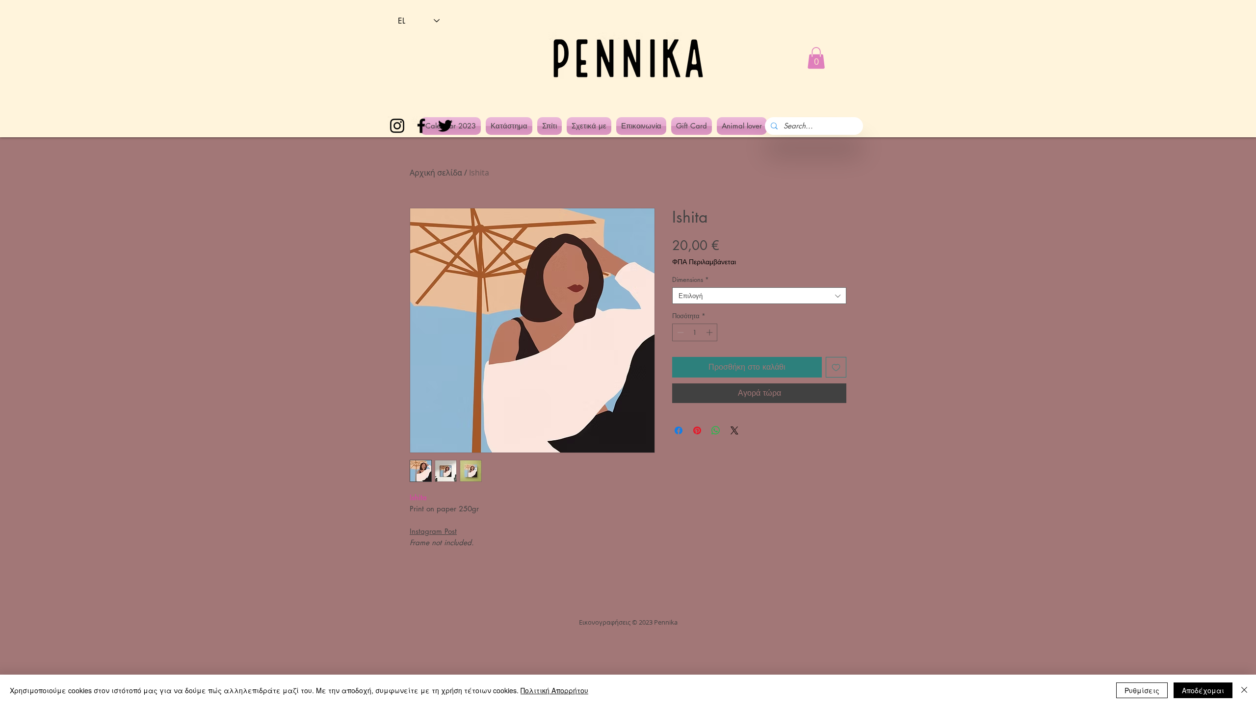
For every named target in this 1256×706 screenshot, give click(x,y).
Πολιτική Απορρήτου (554, 690)
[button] (816, 58)
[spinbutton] (695, 332)
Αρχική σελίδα (436, 172)
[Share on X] (734, 430)
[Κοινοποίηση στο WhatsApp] (716, 430)
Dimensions (690, 279)
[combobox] (759, 295)
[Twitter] (445, 125)
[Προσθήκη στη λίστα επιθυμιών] (836, 367)
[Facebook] (421, 125)
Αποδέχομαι (1203, 690)
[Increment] (710, 332)
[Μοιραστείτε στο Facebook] (678, 430)
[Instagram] (397, 125)
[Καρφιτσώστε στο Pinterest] (697, 430)
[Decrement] (679, 332)
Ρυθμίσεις (1142, 690)
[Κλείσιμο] (1244, 690)
